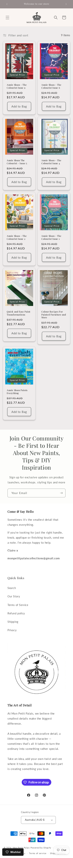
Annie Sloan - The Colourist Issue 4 (51, 162)
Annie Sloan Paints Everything (17, 392)
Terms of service (37, 853)
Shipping (12, 621)
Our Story (13, 596)
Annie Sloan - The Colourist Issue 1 (51, 237)
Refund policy (16, 613)
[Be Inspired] (61, 493)
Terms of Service (17, 605)
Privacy (11, 630)
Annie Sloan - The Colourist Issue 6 (51, 86)
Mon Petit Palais (21, 847)
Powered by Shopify (41, 847)
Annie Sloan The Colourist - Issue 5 (17, 162)
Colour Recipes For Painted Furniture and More (53, 314)
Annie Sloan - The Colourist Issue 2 (17, 237)
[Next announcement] (66, 4)
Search (11, 588)
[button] (7, 17)
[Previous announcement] (7, 4)
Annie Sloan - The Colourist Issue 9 (17, 86)
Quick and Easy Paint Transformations (18, 313)
